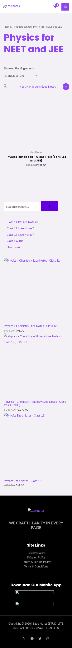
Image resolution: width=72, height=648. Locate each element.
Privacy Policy (36, 553)
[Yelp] (24, 638)
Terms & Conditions (36, 566)
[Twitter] (39, 638)
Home (7, 26)
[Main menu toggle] (65, 7)
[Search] (49, 206)
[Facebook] (32, 638)
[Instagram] (47, 638)
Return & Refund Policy (36, 561)
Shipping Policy (36, 557)
